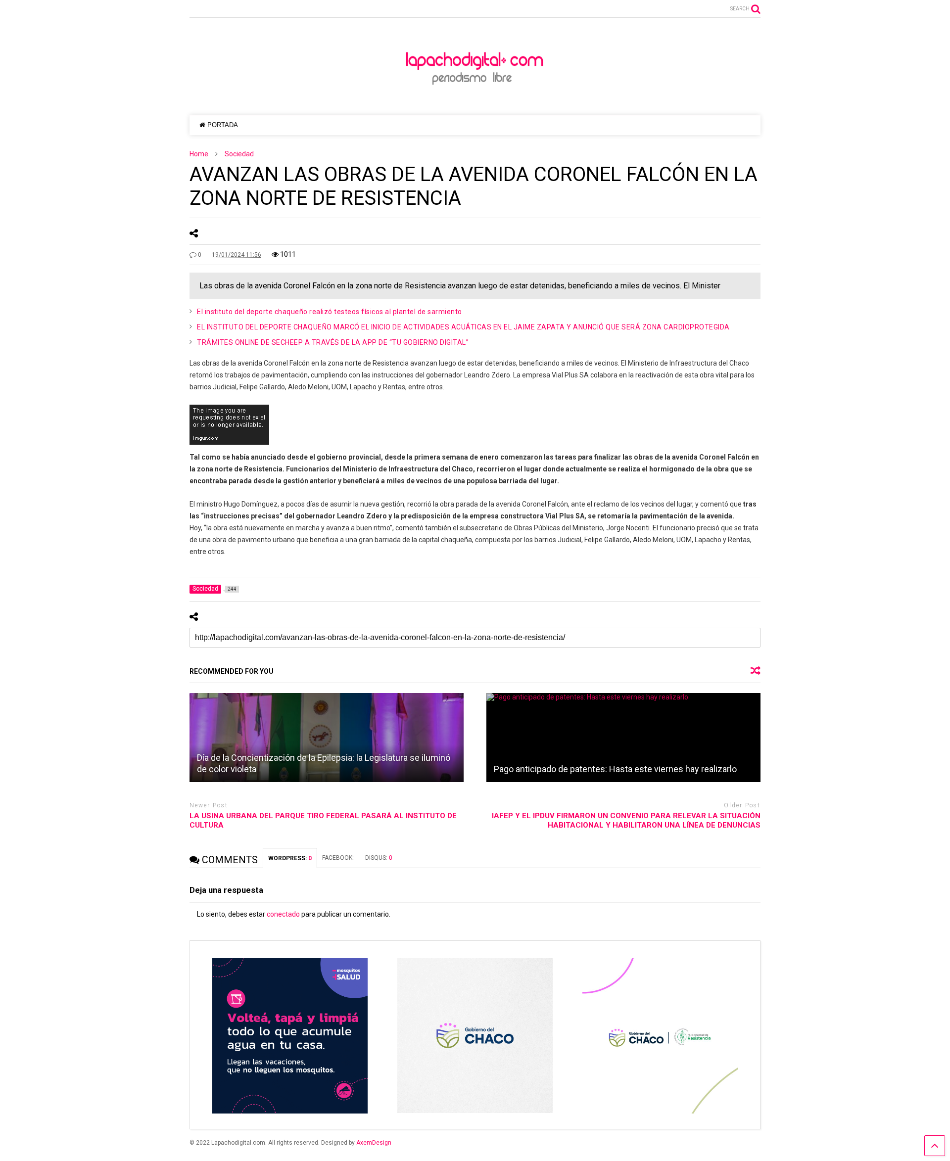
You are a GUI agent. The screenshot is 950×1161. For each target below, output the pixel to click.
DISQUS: (378, 857)
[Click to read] (327, 737)
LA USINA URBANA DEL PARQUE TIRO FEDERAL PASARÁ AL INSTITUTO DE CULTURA (323, 820)
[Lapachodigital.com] (475, 97)
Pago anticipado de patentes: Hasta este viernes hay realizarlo (615, 769)
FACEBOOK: (338, 857)
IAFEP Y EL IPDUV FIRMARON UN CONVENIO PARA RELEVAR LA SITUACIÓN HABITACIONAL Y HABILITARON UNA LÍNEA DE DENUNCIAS (626, 820)
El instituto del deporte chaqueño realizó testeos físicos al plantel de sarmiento (329, 312)
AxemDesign (373, 1142)
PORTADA (222, 125)
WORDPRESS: (290, 858)
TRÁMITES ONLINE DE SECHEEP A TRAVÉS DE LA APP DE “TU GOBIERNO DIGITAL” (333, 342)
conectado (283, 914)
